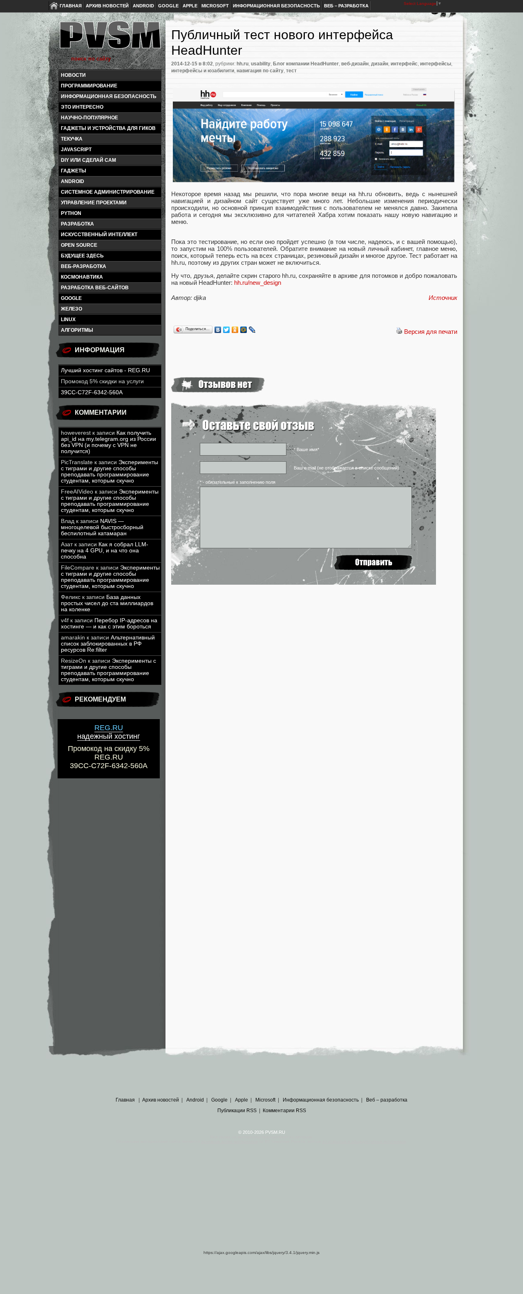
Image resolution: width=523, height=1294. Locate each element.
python (71, 213)
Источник (443, 297)
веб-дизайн (355, 64)
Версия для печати (430, 331)
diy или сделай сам (88, 160)
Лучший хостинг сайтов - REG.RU (105, 370)
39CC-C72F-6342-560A (92, 392)
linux (68, 319)
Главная (71, 5)
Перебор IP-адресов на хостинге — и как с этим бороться (109, 623)
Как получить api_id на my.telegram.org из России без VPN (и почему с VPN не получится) (108, 442)
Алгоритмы (77, 330)
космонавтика (82, 277)
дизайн (379, 64)
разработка (77, 224)
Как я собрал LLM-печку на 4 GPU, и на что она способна (104, 550)
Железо (71, 309)
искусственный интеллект (99, 234)
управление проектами (94, 203)
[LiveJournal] (252, 329)
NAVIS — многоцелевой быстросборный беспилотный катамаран (102, 527)
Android (143, 5)
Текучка (72, 139)
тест (291, 71)
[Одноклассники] (235, 329)
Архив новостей (107, 5)
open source (79, 245)
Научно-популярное (89, 118)
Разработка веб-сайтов (95, 288)
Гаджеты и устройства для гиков (108, 128)
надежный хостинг (108, 732)
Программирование (89, 86)
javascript (76, 149)
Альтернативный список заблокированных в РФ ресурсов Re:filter (108, 644)
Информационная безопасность (276, 5)
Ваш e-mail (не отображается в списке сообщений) (346, 467)
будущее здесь (82, 256)
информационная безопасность (108, 96)
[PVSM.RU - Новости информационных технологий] (109, 39)
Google (168, 5)
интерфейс (404, 64)
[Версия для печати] (399, 331)
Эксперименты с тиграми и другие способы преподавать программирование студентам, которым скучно (109, 471)
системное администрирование (107, 192)
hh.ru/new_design (257, 282)
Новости (73, 75)
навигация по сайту (260, 71)
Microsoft (215, 5)
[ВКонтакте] (218, 329)
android (72, 181)
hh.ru (242, 64)
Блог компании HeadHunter (306, 64)
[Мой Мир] (243, 329)
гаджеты (73, 171)
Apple (190, 5)
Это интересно (82, 107)
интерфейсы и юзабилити (202, 71)
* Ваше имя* (306, 449)
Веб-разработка (83, 266)
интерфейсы (435, 64)
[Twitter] (226, 329)
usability (260, 64)
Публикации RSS (237, 1110)
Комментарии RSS (284, 1110)
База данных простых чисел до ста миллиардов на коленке (107, 603)
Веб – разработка (346, 5)
